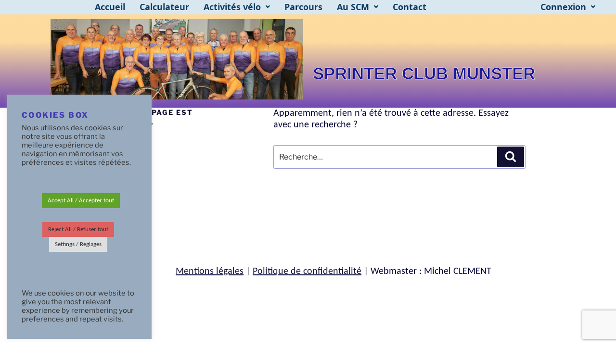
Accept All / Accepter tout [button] (81, 201)
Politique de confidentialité (307, 271)
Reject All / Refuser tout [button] (78, 229)
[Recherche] (510, 157)
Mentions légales (210, 271)
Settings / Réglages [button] (78, 244)
